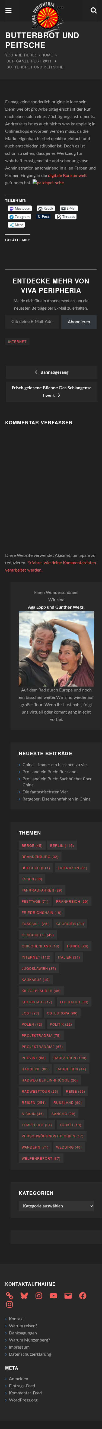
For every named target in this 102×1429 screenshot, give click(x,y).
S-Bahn (33, 1113)
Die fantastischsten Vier (45, 792)
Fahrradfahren (42, 890)
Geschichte (38, 934)
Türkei (70, 1124)
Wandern (35, 1147)
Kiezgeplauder (41, 990)
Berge (32, 845)
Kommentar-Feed (25, 1393)
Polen (32, 1024)
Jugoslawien (39, 968)
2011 (47, 61)
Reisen (34, 1102)
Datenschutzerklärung (30, 1354)
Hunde (77, 946)
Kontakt (16, 1319)
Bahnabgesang (53, 372)
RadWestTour (40, 1091)
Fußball (35, 923)
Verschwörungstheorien (53, 1136)
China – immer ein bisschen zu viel (55, 765)
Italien (69, 957)
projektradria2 (42, 1046)
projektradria (41, 1035)
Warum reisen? (23, 1326)
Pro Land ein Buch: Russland (49, 772)
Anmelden (18, 1379)
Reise (75, 1091)
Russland (67, 1102)
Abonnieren (79, 322)
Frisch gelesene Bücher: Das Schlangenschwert (51, 392)
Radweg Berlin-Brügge (50, 1080)
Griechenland (40, 946)
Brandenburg (40, 856)
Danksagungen (23, 1333)
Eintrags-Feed (22, 1386)
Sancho (63, 1113)
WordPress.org (23, 1400)
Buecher (36, 867)
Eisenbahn (72, 867)
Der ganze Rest (24, 61)
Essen (32, 879)
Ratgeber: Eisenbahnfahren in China (57, 799)
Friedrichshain (42, 912)
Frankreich (72, 901)
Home (47, 55)
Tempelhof (37, 1124)
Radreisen (71, 1069)
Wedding (69, 1147)
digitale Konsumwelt (67, 175)
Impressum (19, 1347)
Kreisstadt (37, 1001)
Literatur (74, 1001)
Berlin (62, 845)
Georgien (70, 923)
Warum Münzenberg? (29, 1340)
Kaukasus (36, 979)
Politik (61, 1024)
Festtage (35, 901)
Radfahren (70, 1057)
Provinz (34, 1057)
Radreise (35, 1069)
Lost (30, 1013)
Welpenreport (41, 1158)
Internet (17, 341)
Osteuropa (62, 1013)
